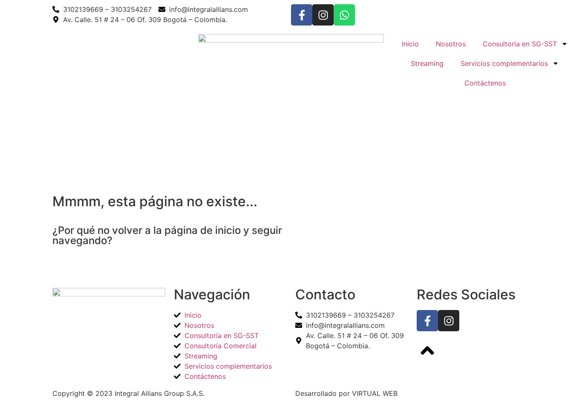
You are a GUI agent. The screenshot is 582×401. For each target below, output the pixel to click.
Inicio (410, 44)
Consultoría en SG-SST (520, 44)
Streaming (427, 63)
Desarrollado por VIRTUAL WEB (346, 393)
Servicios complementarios (504, 63)
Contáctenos (485, 83)
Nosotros (451, 44)
